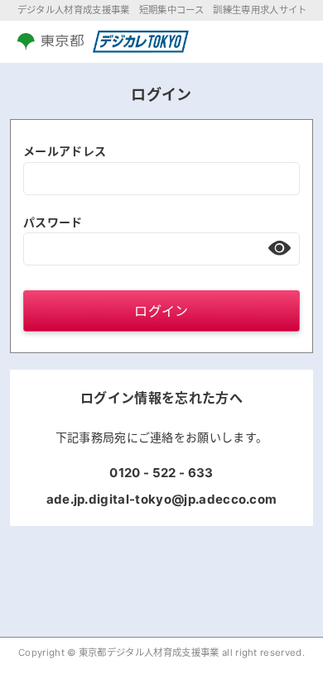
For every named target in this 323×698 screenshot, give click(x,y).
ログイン (161, 311)
